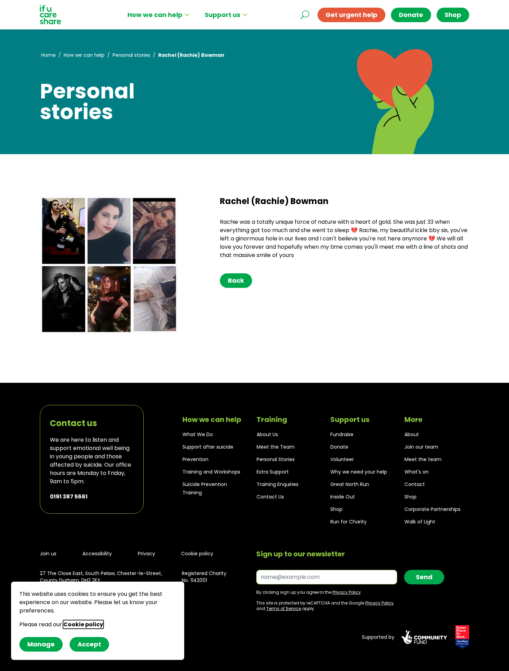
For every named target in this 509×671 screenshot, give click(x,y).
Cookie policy (197, 553)
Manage (41, 644)
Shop (336, 509)
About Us (267, 434)
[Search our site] (305, 14)
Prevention (195, 459)
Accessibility (97, 553)
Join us (48, 553)
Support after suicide (207, 446)
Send (424, 577)
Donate (411, 14)
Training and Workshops (211, 471)
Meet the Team (276, 446)
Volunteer (342, 459)
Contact (414, 484)
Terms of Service (283, 608)
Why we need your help (358, 471)
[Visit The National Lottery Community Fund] (424, 637)
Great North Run (349, 484)
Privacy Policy (346, 592)
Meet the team (422, 459)
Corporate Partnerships (432, 509)
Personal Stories (276, 459)
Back (236, 280)
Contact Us (270, 496)
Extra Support (273, 471)
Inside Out (342, 496)
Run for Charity (348, 521)
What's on (416, 471)
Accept (89, 644)
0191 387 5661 (69, 497)
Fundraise (342, 434)
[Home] (50, 14)
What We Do (197, 434)
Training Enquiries (277, 484)
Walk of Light (419, 521)
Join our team (421, 446)
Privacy (146, 553)
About (411, 434)
